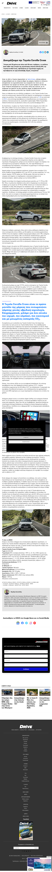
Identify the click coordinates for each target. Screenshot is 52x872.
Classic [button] (26, 784)
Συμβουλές (25, 800)
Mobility (25, 779)
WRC (25, 767)
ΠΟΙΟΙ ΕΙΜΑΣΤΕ (15, 729)
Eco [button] (26, 773)
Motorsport (25, 769)
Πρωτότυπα (25, 739)
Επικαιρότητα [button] (25, 735)
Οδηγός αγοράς (25, 799)
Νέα (25, 775)
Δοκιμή (25, 756)
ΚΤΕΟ (25, 808)
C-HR (39, 97)
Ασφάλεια (25, 747)
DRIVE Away (33, 7)
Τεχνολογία (25, 745)
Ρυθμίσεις (26, 437)
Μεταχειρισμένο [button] (25, 796)
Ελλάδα (25, 741)
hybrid (6, 585)
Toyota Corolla (14, 583)
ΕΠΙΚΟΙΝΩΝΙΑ (31, 729)
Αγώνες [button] (26, 763)
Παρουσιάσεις (25, 788)
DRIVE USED (45, 7)
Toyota (6, 583)
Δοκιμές (8, 14)
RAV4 (5, 99)
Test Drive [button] (26, 754)
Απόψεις (25, 750)
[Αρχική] (12, 3)
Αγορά (25, 749)
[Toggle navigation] (3, 3)
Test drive (26, 585)
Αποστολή (13, 14)
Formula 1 (25, 765)
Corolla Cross (25, 583)
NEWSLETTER (23, 729)
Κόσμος (25, 743)
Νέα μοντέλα (25, 737)
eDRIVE (39, 7)
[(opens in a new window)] (43, 5)
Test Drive (15, 7)
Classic (27, 7)
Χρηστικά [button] (25, 804)
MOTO (25, 794)
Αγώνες (21, 7)
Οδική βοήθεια (25, 810)
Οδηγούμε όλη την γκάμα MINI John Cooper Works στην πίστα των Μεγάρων (7, 703)
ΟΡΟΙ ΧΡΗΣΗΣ (25, 855)
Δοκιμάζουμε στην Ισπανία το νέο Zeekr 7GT (19, 701)
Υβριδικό (11, 585)
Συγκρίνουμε (25, 760)
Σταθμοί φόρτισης (25, 781)
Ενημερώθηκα (26, 441)
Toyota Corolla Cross (9, 582)
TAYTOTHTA (38, 729)
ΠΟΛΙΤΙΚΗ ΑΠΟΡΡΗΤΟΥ (37, 855)
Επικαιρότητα (7, 7)
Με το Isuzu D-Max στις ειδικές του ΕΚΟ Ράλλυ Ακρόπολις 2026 (32, 703)
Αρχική (3, 14)
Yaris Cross (31, 79)
